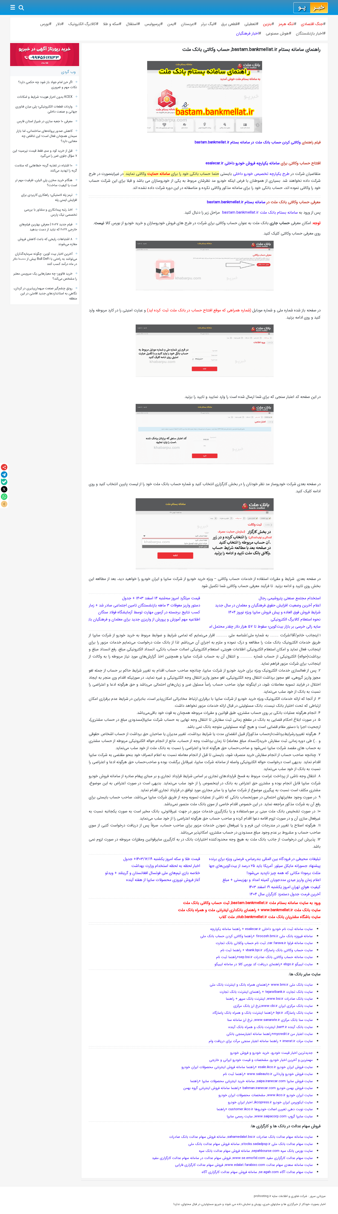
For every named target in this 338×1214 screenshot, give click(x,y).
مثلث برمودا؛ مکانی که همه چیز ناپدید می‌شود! (284, 873)
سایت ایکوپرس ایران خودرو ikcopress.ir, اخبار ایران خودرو (270, 1102)
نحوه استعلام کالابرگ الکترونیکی (296, 619)
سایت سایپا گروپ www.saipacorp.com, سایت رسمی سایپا (270, 1116)
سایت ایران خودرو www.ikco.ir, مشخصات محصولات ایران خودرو (265, 1095)
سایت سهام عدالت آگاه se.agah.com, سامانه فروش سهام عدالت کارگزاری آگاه (257, 1172)
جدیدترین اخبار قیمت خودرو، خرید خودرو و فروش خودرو (271, 1053)
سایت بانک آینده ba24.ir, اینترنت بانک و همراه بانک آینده (270, 1027)
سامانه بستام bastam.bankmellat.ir (236, 202)
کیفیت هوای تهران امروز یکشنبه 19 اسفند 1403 (285, 887)
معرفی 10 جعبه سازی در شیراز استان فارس (44, 121)
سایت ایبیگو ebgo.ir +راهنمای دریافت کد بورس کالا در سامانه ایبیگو (264, 964)
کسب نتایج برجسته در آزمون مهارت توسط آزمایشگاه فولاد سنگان (149, 612)
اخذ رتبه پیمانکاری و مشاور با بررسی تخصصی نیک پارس (50, 212)
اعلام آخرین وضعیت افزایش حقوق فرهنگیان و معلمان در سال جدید (267, 605)
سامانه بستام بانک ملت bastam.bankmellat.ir (260, 212)
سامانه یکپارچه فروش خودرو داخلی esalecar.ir (243, 163)
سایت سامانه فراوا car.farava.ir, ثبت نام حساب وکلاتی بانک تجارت (264, 943)
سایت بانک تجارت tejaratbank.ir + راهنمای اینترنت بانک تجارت (266, 992)
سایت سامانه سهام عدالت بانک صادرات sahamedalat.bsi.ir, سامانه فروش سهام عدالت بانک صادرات (241, 1137)
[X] (4, 489)
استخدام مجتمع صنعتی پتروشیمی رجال (290, 598)
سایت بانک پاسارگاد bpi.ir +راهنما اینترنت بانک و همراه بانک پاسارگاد (262, 1013)
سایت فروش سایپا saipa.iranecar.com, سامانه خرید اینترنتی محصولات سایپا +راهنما (251, 1081)
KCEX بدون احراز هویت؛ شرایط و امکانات (44, 96)
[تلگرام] (4, 474)
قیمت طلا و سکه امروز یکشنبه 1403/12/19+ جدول (161, 859)
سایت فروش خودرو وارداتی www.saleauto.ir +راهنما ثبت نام (268, 1074)
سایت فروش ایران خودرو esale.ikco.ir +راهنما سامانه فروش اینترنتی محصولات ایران (251, 1067)
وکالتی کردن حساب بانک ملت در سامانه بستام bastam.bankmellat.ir (248, 142)
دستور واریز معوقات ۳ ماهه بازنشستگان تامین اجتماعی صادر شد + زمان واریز (139, 605)
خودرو (185, 1067)
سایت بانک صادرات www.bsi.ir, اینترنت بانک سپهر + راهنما (269, 999)
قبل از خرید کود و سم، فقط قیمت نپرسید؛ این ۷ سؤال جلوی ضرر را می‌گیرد (45, 153)
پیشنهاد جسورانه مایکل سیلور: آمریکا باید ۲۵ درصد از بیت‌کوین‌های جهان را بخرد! (257, 866)
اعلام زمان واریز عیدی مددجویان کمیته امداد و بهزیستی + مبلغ (272, 880)
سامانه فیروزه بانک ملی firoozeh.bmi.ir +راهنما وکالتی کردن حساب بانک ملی (256, 936)
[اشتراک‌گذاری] (4, 467)
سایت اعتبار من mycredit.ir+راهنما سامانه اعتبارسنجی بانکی (269, 1034)
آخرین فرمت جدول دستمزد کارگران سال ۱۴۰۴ (285, 894)
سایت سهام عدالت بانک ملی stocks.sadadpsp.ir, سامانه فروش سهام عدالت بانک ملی (250, 1144)
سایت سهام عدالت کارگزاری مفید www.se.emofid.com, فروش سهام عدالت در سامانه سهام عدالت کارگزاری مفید (232, 1158)
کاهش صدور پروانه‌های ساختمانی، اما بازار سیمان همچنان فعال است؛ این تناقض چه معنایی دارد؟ (46, 136)
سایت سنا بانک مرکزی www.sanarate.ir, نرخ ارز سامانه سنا (270, 1020)
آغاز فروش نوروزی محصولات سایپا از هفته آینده (163, 880)
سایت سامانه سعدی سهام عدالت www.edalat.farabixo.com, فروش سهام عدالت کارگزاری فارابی (244, 1165)
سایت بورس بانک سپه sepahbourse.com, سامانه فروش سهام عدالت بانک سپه (256, 1151)
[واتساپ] (4, 496)
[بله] (4, 482)
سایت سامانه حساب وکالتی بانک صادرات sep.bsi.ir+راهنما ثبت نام (264, 957)
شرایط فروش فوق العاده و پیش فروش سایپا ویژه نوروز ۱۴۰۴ (274, 612)
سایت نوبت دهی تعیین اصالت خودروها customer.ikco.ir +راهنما (265, 1109)
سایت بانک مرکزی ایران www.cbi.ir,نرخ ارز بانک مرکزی (273, 1006)
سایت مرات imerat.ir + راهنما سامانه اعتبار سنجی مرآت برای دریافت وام (261, 1041)
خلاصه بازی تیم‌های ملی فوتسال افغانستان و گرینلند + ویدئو (152, 873)
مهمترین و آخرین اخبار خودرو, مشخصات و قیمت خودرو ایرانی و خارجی (261, 1060)
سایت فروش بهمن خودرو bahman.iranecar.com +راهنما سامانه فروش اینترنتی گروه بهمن (248, 1088)
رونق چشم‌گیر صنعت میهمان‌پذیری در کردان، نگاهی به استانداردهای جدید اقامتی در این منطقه (45, 293)
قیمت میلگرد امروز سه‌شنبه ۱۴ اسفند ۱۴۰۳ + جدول (161, 598)
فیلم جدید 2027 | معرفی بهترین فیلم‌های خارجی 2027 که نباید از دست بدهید (48, 227)
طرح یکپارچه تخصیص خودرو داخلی (261, 174)
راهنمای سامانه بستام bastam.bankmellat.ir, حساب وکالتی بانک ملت (251, 49)
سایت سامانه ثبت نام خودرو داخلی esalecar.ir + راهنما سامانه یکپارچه (261, 929)
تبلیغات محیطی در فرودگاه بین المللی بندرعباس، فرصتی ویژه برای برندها (264, 859)
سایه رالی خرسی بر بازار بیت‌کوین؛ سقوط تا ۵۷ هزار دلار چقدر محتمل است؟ (262, 626)
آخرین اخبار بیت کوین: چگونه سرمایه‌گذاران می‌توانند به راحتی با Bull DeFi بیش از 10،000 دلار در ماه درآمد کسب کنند (45, 259)
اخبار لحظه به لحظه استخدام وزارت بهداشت (165, 866)
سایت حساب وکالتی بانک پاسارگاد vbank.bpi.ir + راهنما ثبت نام (267, 950)
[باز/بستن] (4, 504)
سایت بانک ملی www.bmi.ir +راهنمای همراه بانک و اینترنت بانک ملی (261, 985)
